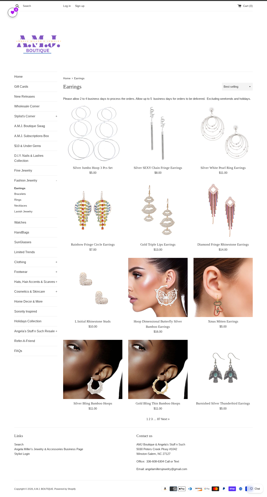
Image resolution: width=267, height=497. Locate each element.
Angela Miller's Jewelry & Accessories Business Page (48, 449)
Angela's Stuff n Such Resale (35, 331)
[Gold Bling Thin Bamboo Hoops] (157, 369)
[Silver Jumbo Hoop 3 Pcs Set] (92, 133)
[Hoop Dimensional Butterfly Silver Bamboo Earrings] (157, 287)
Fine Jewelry (23, 170)
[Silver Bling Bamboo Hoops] (92, 369)
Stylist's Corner (35, 116)
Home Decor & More (28, 301)
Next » (165, 419)
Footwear (35, 271)
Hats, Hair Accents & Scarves (35, 281)
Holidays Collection (27, 321)
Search (18, 444)
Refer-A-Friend (24, 341)
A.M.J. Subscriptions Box (31, 136)
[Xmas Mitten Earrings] (223, 287)
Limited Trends (24, 252)
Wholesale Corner (26, 106)
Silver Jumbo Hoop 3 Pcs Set (93, 168)
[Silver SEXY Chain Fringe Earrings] (157, 133)
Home (18, 76)
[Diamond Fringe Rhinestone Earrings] (223, 210)
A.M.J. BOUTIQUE (43, 489)
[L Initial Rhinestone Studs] (92, 287)
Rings (17, 199)
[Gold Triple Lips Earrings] (157, 210)
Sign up (79, 5)
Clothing (35, 262)
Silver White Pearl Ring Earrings (223, 168)
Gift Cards (21, 86)
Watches (20, 222)
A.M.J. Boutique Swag (29, 126)
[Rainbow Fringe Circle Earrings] (92, 210)
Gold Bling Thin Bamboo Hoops (158, 403)
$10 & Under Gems (27, 146)
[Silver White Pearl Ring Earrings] (223, 133)
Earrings (19, 188)
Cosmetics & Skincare (35, 291)
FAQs (18, 351)
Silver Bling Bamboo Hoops (92, 403)
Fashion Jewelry (35, 180)
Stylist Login (22, 453)
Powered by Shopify (65, 489)
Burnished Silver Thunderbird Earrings (223, 403)
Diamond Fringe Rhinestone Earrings (223, 244)
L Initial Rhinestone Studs (93, 321)
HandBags (21, 232)
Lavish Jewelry (23, 211)
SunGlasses (22, 242)
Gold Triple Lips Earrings (158, 244)
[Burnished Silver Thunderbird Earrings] (223, 369)
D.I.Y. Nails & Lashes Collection (28, 158)
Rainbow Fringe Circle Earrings (93, 244)
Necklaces (20, 205)
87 (158, 419)
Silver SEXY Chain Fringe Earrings (158, 168)
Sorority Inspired (25, 311)
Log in (67, 5)
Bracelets (20, 193)
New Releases (24, 96)
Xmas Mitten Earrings (223, 321)
